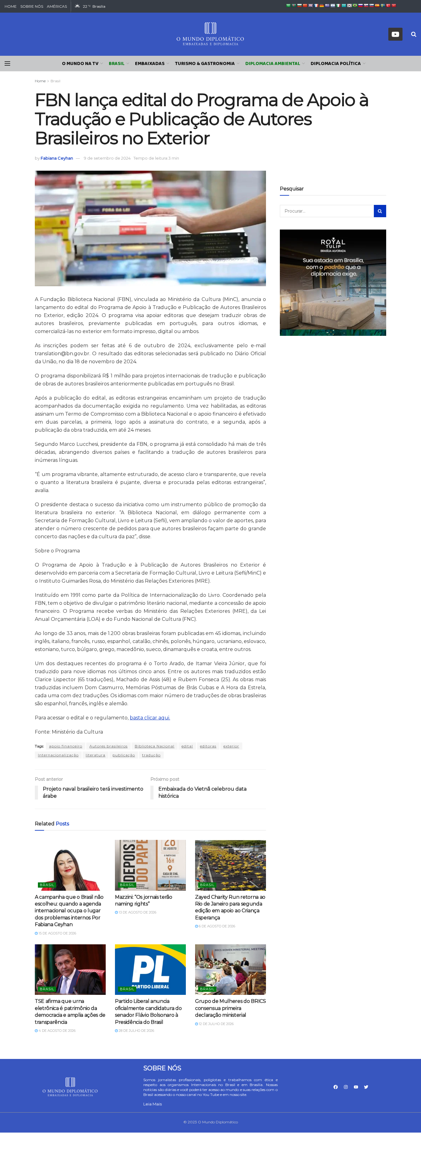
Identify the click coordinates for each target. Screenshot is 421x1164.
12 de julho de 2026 (216, 1024)
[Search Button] (380, 211)
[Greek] (327, 5)
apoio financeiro (65, 746)
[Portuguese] (355, 5)
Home (40, 81)
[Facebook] (335, 1087)
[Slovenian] (371, 5)
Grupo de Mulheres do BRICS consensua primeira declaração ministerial (230, 1008)
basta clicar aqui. (150, 718)
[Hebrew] (332, 5)
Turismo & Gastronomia (205, 63)
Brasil (117, 63)
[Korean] (349, 5)
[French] (316, 5)
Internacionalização (58, 755)
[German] (321, 5)
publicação (123, 755)
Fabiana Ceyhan (57, 158)
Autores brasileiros (108, 746)
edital (187, 746)
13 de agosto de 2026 (137, 912)
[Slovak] (366, 5)
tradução (151, 755)
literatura (95, 755)
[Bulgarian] (299, 5)
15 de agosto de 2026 (57, 933)
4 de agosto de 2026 (57, 1030)
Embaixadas (150, 63)
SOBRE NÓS (31, 6)
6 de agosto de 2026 (216, 926)
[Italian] (338, 5)
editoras (208, 746)
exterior (231, 746)
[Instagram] (345, 1087)
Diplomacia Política (336, 63)
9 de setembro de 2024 (107, 158)
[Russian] (360, 5)
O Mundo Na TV (80, 63)
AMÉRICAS (57, 6)
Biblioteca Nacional (154, 746)
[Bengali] (294, 5)
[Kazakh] (343, 5)
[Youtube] (356, 1087)
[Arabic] (288, 5)
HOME (11, 6)
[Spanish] (377, 5)
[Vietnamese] (393, 5)
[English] (310, 5)
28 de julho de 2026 (136, 1030)
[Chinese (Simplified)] (305, 5)
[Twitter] (366, 1087)
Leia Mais (152, 1103)
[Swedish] (382, 5)
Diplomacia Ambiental (272, 63)
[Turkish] (388, 5)
